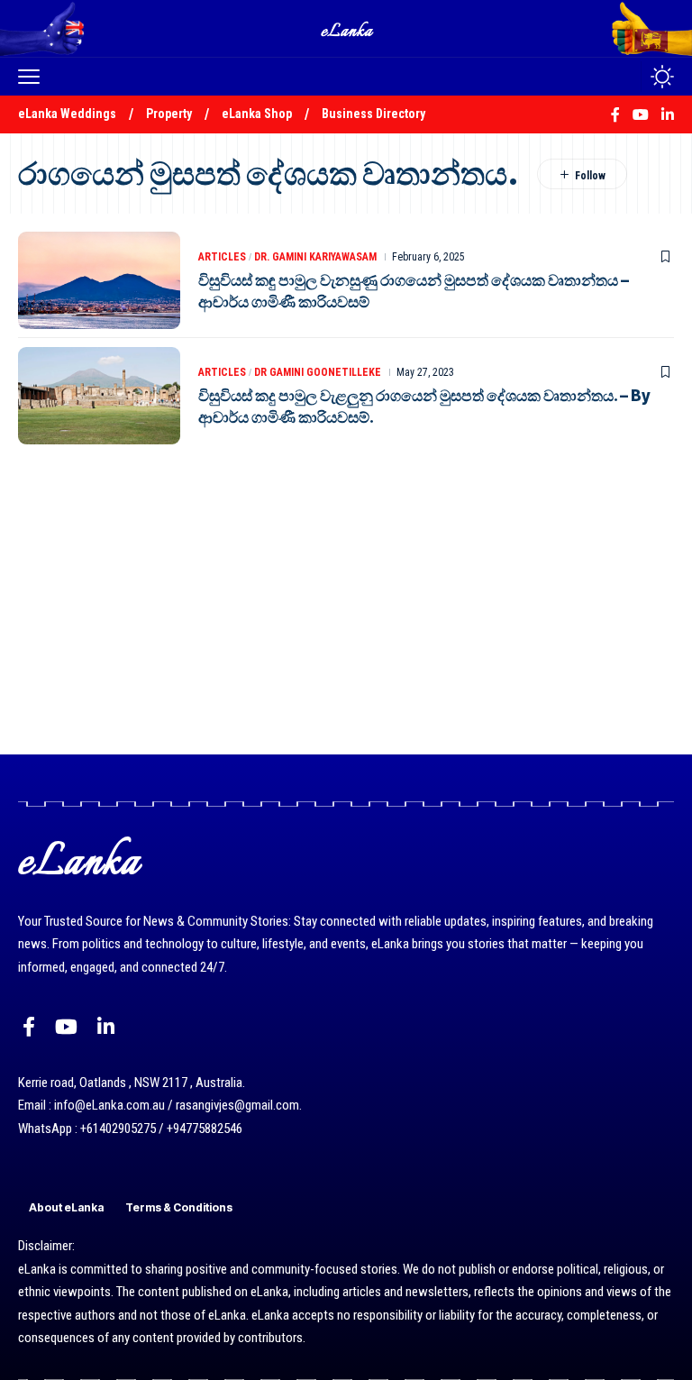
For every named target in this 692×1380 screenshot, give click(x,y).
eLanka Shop (257, 113)
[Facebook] (29, 1027)
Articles (222, 257)
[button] (33, 77)
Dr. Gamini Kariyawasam (315, 257)
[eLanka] (348, 28)
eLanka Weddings (67, 113)
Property (169, 113)
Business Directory (373, 113)
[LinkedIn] (106, 1027)
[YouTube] (66, 1027)
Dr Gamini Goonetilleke (317, 372)
